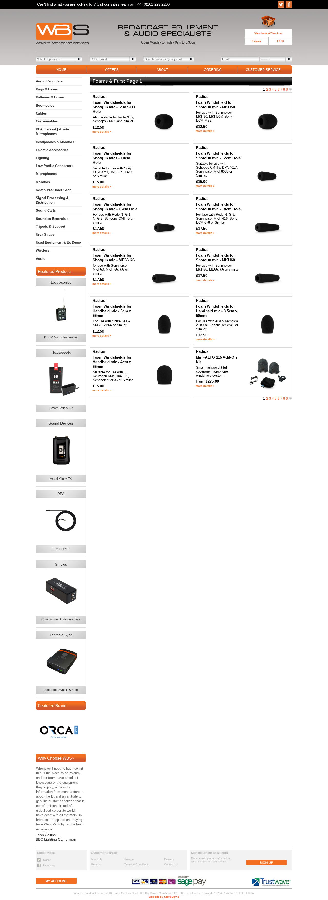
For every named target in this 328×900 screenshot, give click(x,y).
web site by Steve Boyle (164, 896)
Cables (41, 113)
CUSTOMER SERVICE (263, 70)
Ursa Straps (45, 234)
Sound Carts (46, 210)
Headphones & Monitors (55, 142)
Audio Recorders (49, 81)
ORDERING (213, 70)
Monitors (43, 182)
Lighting (42, 158)
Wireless (42, 250)
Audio (40, 259)
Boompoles (45, 105)
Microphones (46, 174)
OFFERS (112, 70)
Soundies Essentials (52, 219)
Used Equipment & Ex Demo (58, 242)
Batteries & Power (50, 97)
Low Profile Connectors (54, 166)
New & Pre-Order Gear (53, 190)
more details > (101, 131)
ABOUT (162, 70)
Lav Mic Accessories (52, 150)
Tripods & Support (50, 227)
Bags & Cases (47, 89)
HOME (61, 70)
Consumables (47, 121)
